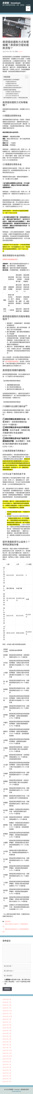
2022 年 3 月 (7, 1076)
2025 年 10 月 (7, 1016)
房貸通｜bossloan (11, 3)
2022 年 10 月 (7, 1056)
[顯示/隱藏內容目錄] (26, 77)
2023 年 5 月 (7, 1036)
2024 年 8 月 (7, 1028)
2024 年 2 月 (7, 1033)
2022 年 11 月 (7, 1053)
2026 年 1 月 (7, 1008)
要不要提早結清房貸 (11, 361)
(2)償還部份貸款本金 (11, 83)
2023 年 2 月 (7, 1045)
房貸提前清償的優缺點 (9, 90)
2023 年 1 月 (7, 1047)
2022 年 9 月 (7, 1059)
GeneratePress (16, 1091)
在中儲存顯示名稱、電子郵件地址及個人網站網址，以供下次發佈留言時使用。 (17, 982)
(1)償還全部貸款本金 (11, 81)
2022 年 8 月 (7, 1062)
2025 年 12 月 (7, 1011)
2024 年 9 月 (7, 1025)
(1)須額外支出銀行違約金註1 (13, 91)
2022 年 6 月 (7, 1067)
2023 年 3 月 (7, 1042)
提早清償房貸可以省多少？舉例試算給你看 (15, 97)
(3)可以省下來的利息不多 (12, 95)
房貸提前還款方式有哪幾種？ (11, 79)
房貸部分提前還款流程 (10, 259)
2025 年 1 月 (7, 1022)
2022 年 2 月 (7, 1079)
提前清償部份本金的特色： (13, 85)
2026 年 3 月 (7, 1005)
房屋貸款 (8, 921)
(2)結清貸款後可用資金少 (12, 93)
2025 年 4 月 (7, 1019)
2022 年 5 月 (7, 1070)
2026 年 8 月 (7, 999)
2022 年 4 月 (7, 1073)
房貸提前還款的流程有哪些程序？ (13, 87)
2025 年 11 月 (7, 1013)
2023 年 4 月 (7, 1039)
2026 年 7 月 (7, 1002)
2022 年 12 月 (7, 1050)
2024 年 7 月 (7, 1030)
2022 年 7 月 (7, 1064)
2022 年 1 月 (7, 1081)
